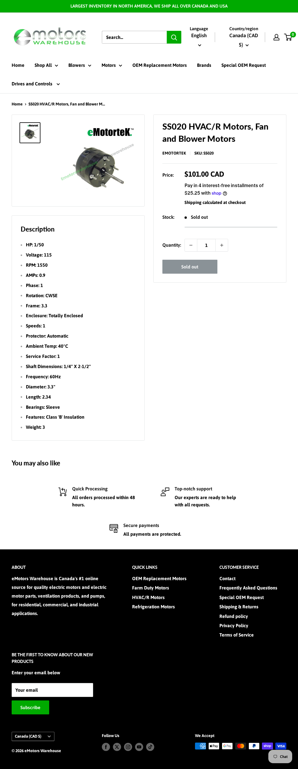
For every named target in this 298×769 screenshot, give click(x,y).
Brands (204, 65)
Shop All (43, 65)
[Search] (174, 37)
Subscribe (30, 707)
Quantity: (171, 245)
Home (18, 65)
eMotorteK (174, 153)
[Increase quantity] (222, 245)
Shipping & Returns (238, 606)
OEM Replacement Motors (159, 65)
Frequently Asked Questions (248, 587)
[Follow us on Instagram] (128, 747)
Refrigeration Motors (153, 606)
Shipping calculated (203, 202)
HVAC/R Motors (148, 597)
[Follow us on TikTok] (150, 747)
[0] (288, 37)
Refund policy (233, 616)
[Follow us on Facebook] (106, 747)
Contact (227, 578)
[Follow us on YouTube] (139, 747)
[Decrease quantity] (191, 245)
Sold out (189, 266)
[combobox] (134, 37)
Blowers (76, 65)
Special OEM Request (243, 65)
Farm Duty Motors (150, 587)
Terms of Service (236, 634)
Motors (109, 65)
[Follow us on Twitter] (117, 747)
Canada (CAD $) (28, 736)
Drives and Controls (33, 83)
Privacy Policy (233, 625)
